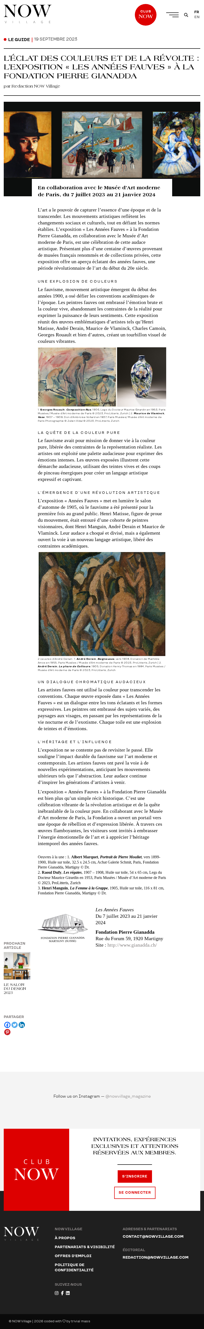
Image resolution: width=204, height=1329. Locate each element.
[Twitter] (14, 1025)
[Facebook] (7, 1025)
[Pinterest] (7, 1032)
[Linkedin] (22, 1025)
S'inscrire (135, 1176)
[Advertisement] (102, 1001)
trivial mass (80, 1321)
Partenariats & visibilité (85, 1247)
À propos (65, 1238)
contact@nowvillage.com (153, 1236)
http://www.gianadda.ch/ (132, 945)
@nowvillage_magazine (128, 1096)
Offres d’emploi (73, 1256)
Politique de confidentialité (74, 1267)
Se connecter (135, 1193)
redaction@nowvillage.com (156, 1257)
